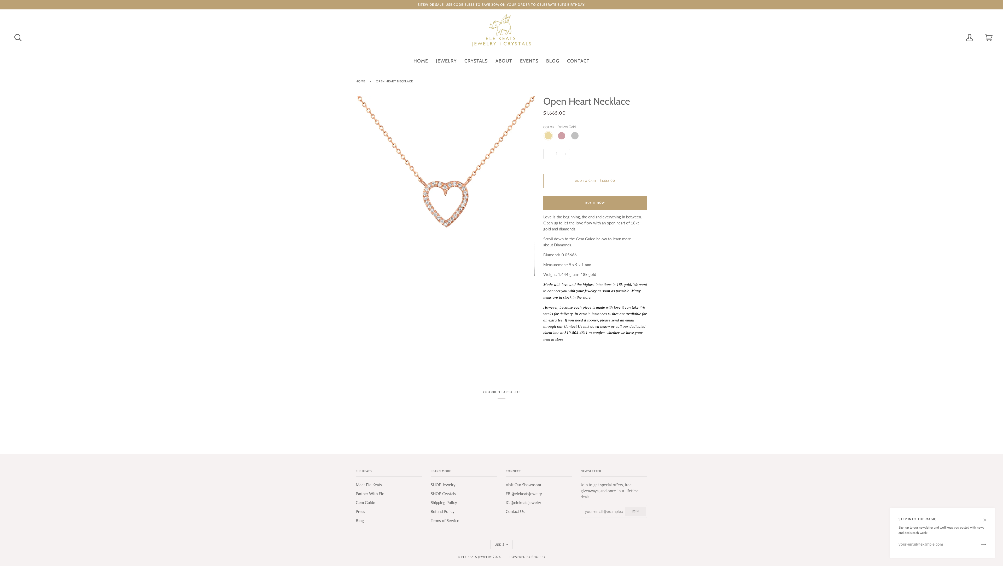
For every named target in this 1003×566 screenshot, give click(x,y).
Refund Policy (442, 511)
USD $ (500, 544)
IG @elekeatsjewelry (523, 502)
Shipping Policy (444, 502)
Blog (360, 520)
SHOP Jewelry (443, 485)
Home (360, 81)
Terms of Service (445, 520)
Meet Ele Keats (369, 485)
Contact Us (515, 511)
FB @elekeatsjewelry (524, 493)
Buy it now (595, 203)
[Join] (979, 544)
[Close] (987, 517)
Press (360, 511)
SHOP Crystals (443, 493)
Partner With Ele (370, 493)
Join (635, 511)
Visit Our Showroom (523, 485)
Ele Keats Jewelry (476, 557)
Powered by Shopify (527, 557)
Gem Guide (365, 502)
